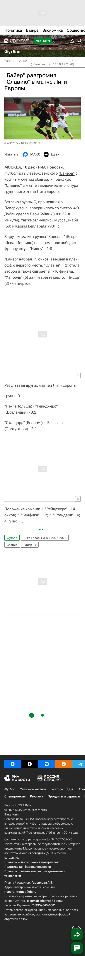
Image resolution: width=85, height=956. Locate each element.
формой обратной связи (45, 900)
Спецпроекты (15, 796)
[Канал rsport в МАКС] (12, 764)
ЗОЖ (71, 789)
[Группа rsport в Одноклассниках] (63, 764)
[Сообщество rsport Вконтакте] (46, 764)
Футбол (12, 538)
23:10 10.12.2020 (16, 61)
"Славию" (13, 185)
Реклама (36, 796)
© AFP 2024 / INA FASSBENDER (22, 143)
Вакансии (11, 814)
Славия (12, 545)
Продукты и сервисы (64, 796)
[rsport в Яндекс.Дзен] (29, 764)
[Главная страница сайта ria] (5, 41)
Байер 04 (30, 545)
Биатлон (57, 789)
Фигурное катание (33, 789)
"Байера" (67, 173)
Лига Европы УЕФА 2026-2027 (44, 538)
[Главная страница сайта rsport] (26, 41)
